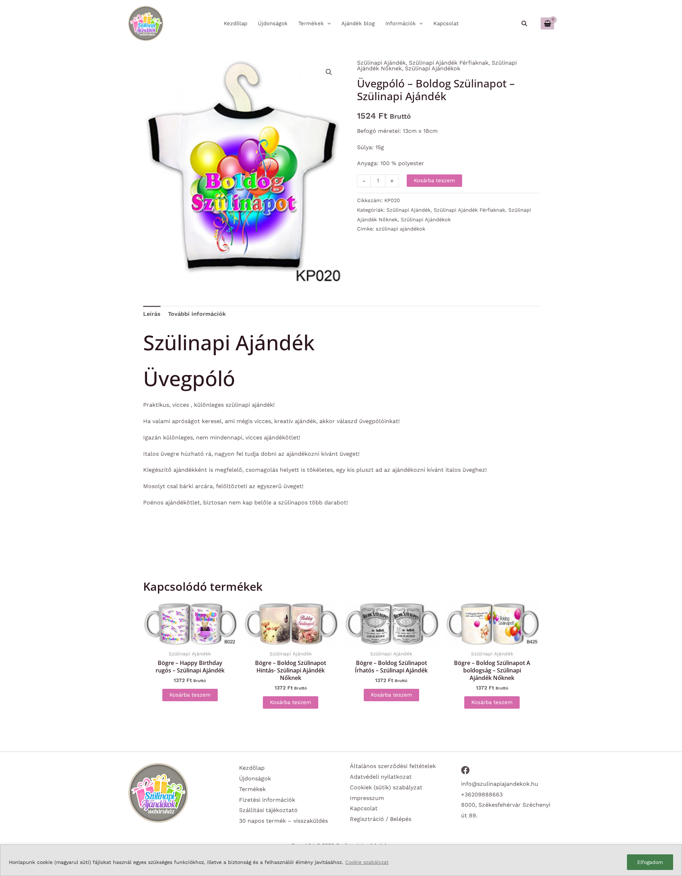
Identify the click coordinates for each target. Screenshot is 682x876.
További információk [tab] (197, 313)
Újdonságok (255, 778)
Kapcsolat (364, 808)
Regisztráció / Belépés (380, 819)
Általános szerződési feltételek (393, 766)
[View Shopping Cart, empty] (547, 23)
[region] (341, 860)
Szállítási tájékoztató (268, 810)
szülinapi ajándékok (400, 229)
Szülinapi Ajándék (381, 62)
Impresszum (367, 798)
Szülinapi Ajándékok (432, 68)
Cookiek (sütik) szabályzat (386, 787)
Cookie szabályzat (367, 862)
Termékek (252, 789)
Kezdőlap (252, 767)
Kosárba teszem (434, 180)
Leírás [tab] (152, 313)
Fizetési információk (267, 799)
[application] (327, 23)
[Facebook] (465, 770)
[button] (524, 23)
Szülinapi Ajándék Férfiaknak (448, 62)
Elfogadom (650, 862)
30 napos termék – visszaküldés (283, 820)
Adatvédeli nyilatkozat (381, 776)
